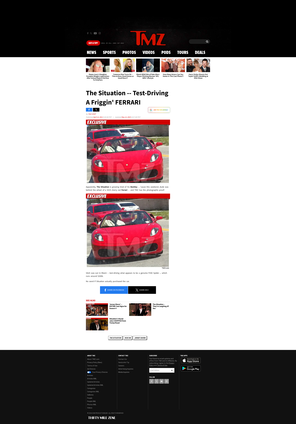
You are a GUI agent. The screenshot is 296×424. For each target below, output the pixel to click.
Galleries (90, 395)
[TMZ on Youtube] (95, 33)
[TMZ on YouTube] (161, 381)
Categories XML (93, 392)
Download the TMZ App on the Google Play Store (191, 368)
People (89, 398)
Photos (129, 52)
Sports (109, 52)
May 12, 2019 (126, 117)
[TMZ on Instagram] (100, 33)
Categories (91, 388)
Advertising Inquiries (125, 369)
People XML (91, 401)
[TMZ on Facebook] (88, 33)
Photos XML (91, 404)
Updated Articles (93, 382)
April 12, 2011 (98, 117)
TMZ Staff (92, 114)
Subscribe (172, 370)
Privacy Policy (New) (94, 362)
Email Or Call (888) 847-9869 (112, 43)
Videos (149, 52)
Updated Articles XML (95, 385)
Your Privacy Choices (100, 372)
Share (115, 290)
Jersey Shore (140, 338)
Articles (90, 375)
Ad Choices (91, 369)
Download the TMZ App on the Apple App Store (191, 360)
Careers (121, 366)
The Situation (115, 338)
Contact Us (122, 359)
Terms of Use (92, 366)
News (91, 52)
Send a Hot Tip (123, 362)
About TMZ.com (93, 359)
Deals (200, 52)
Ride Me (128, 338)
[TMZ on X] (91, 33)
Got (93, 43)
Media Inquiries (123, 372)
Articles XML (92, 379)
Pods (166, 52)
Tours (182, 52)
